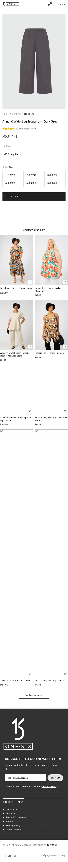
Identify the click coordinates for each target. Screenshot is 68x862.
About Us (10, 813)
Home (5, 113)
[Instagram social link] (14, 856)
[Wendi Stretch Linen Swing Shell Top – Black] (16, 390)
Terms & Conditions (16, 817)
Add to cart (12, 196)
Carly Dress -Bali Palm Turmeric (15, 680)
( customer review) (26, 128)
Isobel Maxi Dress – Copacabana (16, 288)
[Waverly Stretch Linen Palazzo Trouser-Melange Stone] (16, 325)
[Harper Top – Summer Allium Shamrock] (51, 260)
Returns (10, 821)
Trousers (29, 113)
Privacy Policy (50, 786)
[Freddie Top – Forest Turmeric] (51, 325)
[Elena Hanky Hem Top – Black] (51, 553)
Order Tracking (13, 829)
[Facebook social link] (5, 856)
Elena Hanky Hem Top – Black (49, 680)
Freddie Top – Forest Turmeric (49, 353)
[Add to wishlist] (34, 119)
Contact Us (11, 809)
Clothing (16, 113)
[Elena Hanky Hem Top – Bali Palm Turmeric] (51, 390)
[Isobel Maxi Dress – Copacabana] (16, 260)
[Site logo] (10, 3)
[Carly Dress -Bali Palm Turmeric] (16, 553)
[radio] (13, 175)
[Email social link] (9, 856)
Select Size (8, 167)
